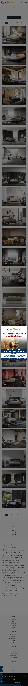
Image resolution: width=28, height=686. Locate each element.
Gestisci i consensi (15, 685)
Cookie (7, 685)
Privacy (2, 685)
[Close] (25, 328)
